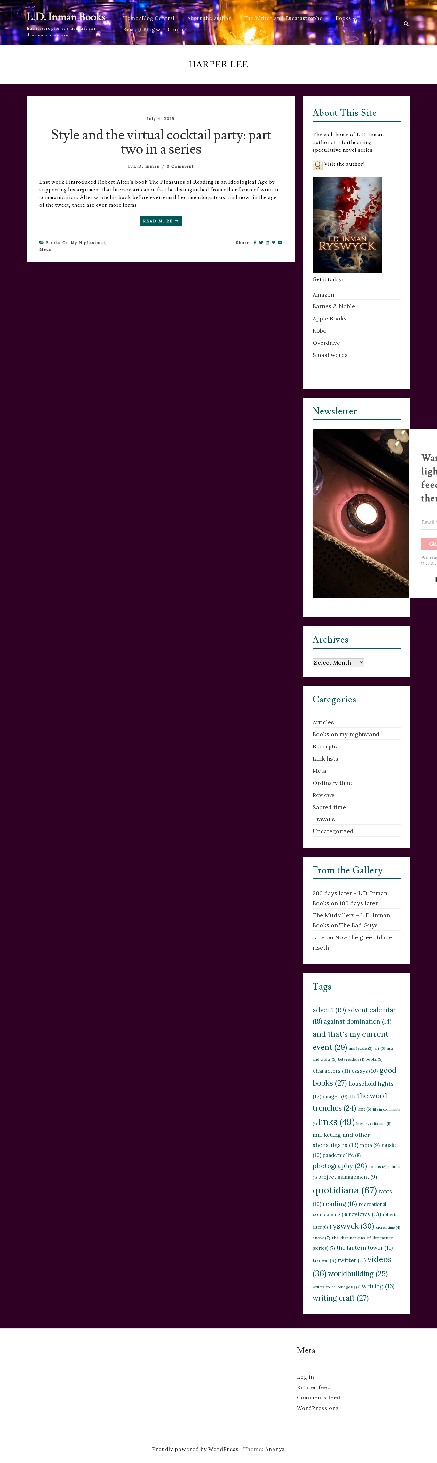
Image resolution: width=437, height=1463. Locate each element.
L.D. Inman (146, 166)
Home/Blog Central (149, 18)
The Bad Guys (358, 925)
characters (331, 1070)
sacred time (388, 1227)
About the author (209, 18)
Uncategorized (333, 831)
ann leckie (361, 1048)
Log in (305, 1376)
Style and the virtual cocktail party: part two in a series (161, 142)
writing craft (341, 1297)
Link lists (325, 758)
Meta (45, 249)
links (336, 1121)
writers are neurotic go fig (336, 1287)
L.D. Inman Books (66, 17)
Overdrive (326, 342)
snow (321, 1238)
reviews (365, 1214)
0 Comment (180, 166)
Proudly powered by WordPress (196, 1449)
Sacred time (329, 807)
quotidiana (345, 1190)
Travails (324, 819)
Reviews (324, 795)
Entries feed (314, 1387)
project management (347, 1177)
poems (378, 1166)
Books (343, 18)
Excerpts (325, 746)
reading (340, 1203)
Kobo (320, 330)
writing (378, 1286)
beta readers (351, 1059)
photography (340, 1165)
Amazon (323, 294)
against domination (358, 1021)
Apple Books (329, 318)
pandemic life (342, 1155)
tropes (324, 1260)
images (335, 1096)
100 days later (358, 903)
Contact (178, 30)
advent (329, 1010)
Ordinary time (332, 783)
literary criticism (374, 1123)
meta (370, 1145)
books (374, 1059)
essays (365, 1071)
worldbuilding (358, 1273)
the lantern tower (365, 1247)
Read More (159, 220)
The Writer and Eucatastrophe (283, 18)
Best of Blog (139, 30)
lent (364, 1109)
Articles (323, 722)
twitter (352, 1260)
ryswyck (352, 1225)
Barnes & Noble (334, 306)
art (379, 1048)
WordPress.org (318, 1408)
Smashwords (330, 355)
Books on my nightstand (75, 242)
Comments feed (318, 1397)
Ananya (275, 1449)
